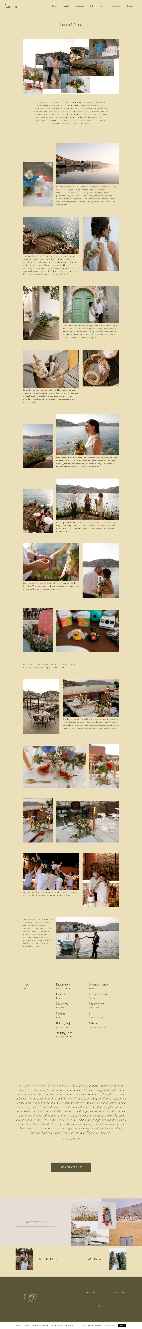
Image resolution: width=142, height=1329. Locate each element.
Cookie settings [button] (109, 1325)
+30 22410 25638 (91, 1298)
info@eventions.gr (92, 1302)
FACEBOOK (119, 1298)
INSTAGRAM (119, 1302)
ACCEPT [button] (122, 1325)
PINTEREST (119, 1306)
